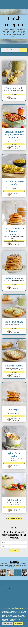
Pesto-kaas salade (14, 321)
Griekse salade (14, 500)
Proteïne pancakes (14, 277)
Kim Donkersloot (15, 97)
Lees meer (14, 94)
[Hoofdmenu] (14, 6)
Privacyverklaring (5, 588)
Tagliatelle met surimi (14, 455)
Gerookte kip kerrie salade (14, 183)
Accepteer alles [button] (18, 623)
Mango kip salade (14, 87)
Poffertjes (14, 409)
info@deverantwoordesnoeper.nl (10, 584)
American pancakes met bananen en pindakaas (14, 231)
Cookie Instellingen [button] (7, 623)
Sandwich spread (14, 365)
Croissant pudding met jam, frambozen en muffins (14, 134)
